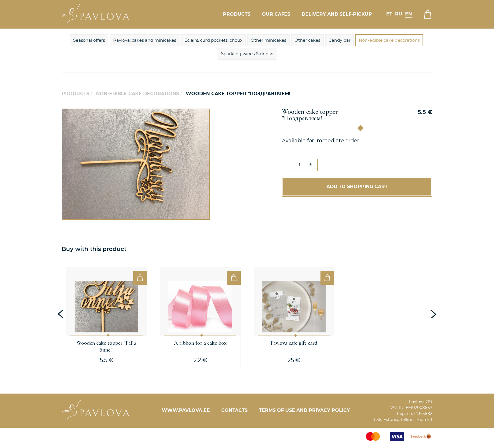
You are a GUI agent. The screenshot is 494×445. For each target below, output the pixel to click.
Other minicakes (268, 40)
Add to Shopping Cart (357, 186)
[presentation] (61, 314)
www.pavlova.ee (186, 410)
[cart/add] (140, 278)
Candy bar (339, 40)
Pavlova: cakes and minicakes (144, 40)
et (389, 14)
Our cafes (276, 14)
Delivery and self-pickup (337, 14)
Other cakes (307, 40)
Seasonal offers (89, 40)
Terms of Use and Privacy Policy (304, 410)
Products (236, 14)
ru (398, 14)
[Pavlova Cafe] (95, 14)
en (408, 14)
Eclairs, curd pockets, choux (213, 40)
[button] (204, 113)
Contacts (234, 410)
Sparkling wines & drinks (247, 53)
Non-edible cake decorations (389, 40)
